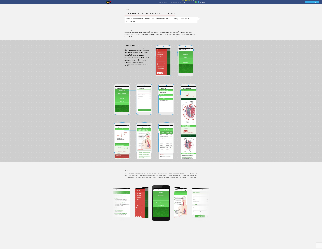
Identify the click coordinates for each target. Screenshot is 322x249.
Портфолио (125, 2)
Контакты (143, 2)
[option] (122, 202)
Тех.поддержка (187, 0)
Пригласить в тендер (311, 2)
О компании (116, 2)
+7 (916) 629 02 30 (164, 3)
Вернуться (129, 9)
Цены (137, 2)
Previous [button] (112, 204)
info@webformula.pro (188, 2)
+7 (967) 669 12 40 (175, 3)
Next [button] (210, 204)
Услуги (132, 2)
